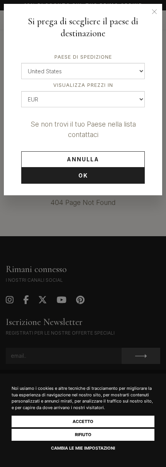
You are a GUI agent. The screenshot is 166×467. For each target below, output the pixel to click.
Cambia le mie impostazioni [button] (83, 448)
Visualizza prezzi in (83, 85)
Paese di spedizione (83, 57)
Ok (83, 175)
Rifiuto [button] (83, 434)
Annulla (83, 159)
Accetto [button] (83, 421)
